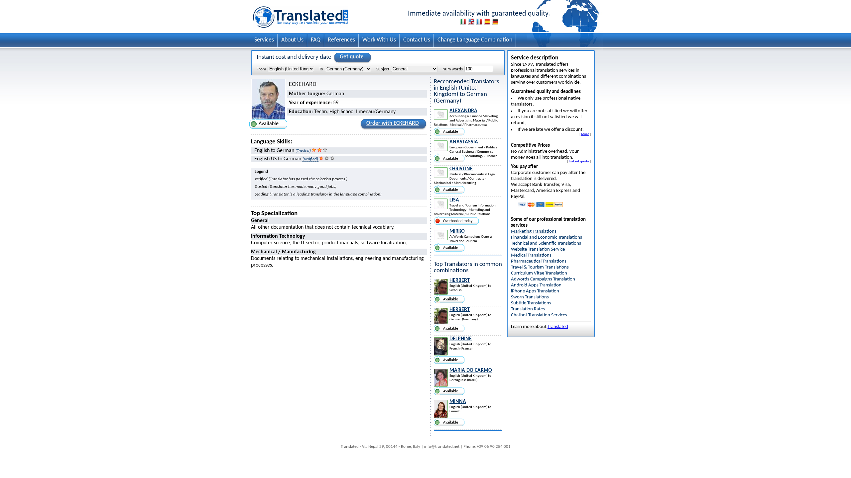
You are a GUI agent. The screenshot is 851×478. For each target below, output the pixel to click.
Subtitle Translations (531, 303)
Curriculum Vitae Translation (539, 273)
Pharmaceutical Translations (538, 261)
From (261, 69)
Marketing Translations (533, 231)
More (585, 134)
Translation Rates (528, 309)
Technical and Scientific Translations (546, 243)
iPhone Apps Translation (535, 291)
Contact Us (416, 40)
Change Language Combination (474, 40)
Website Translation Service (538, 249)
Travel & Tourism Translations (540, 267)
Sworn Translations (530, 297)
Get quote (352, 57)
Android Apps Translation (536, 285)
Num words (452, 69)
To (321, 69)
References (341, 40)
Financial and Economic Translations (546, 237)
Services (264, 40)
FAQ (315, 40)
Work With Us (379, 40)
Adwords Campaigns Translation (543, 279)
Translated (557, 326)
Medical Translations (531, 255)
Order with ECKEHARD (392, 123)
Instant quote (579, 161)
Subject (382, 69)
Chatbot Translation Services (539, 315)
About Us (292, 40)
